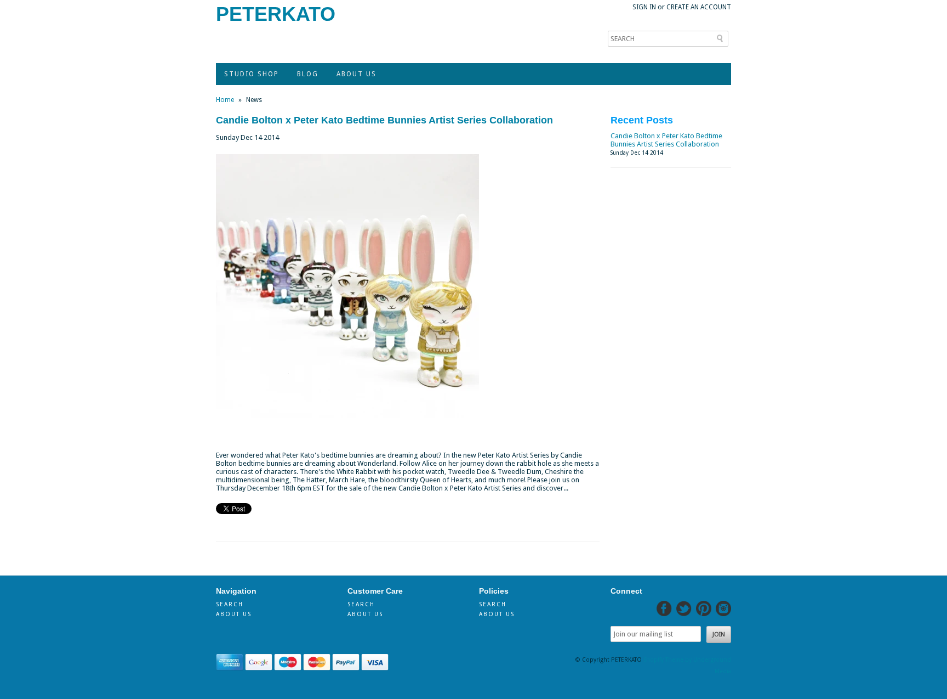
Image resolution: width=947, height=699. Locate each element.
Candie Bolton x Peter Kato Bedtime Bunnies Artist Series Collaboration (384, 120)
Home (225, 100)
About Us (356, 74)
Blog (307, 74)
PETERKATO (275, 14)
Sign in (644, 7)
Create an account (698, 7)
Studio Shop (251, 74)
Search (229, 604)
